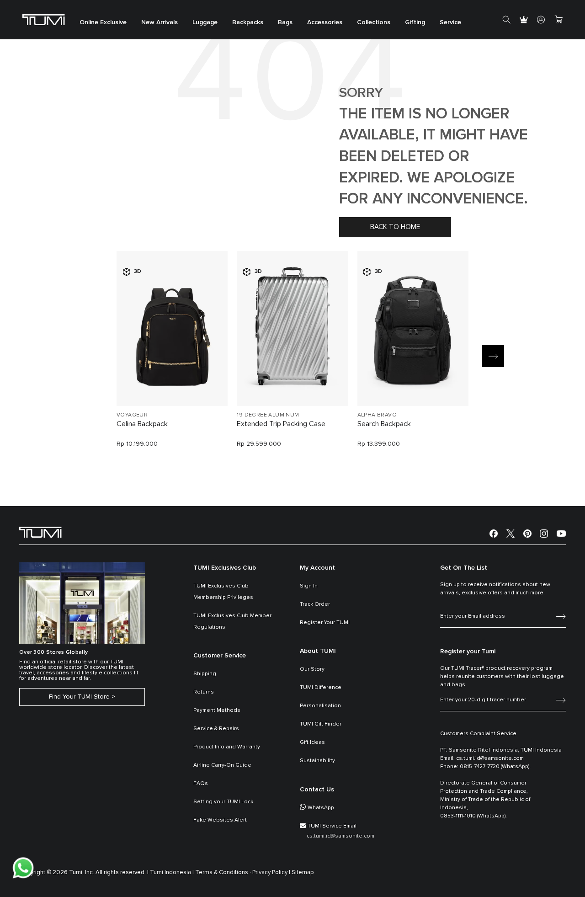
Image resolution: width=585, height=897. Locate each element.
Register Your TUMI (325, 622)
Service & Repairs (216, 728)
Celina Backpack (142, 423)
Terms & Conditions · (223, 873)
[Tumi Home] (43, 19)
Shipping (204, 674)
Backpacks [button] (247, 23)
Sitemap (303, 873)
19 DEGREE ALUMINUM (268, 415)
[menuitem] (103, 20)
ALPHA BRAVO (377, 415)
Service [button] (450, 23)
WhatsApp (321, 808)
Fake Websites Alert (220, 820)
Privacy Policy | (271, 873)
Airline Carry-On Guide (222, 765)
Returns (203, 692)
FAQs (200, 783)
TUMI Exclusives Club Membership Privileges (223, 591)
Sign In (309, 586)
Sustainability (317, 761)
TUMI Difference (320, 687)
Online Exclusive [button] (103, 23)
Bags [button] (285, 23)
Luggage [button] (205, 23)
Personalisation (320, 706)
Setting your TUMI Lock (223, 802)
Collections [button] (373, 23)
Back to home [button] (395, 227)
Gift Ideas (312, 742)
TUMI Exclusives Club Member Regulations (232, 621)
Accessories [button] (324, 23)
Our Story (312, 669)
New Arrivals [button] (159, 23)
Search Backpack (384, 423)
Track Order (315, 604)
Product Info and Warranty (226, 747)
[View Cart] (558, 20)
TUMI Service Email (332, 826)
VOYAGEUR (132, 415)
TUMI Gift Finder (320, 724)
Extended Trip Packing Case (281, 423)
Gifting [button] (415, 23)
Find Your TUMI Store (79, 697)
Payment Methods (216, 710)
